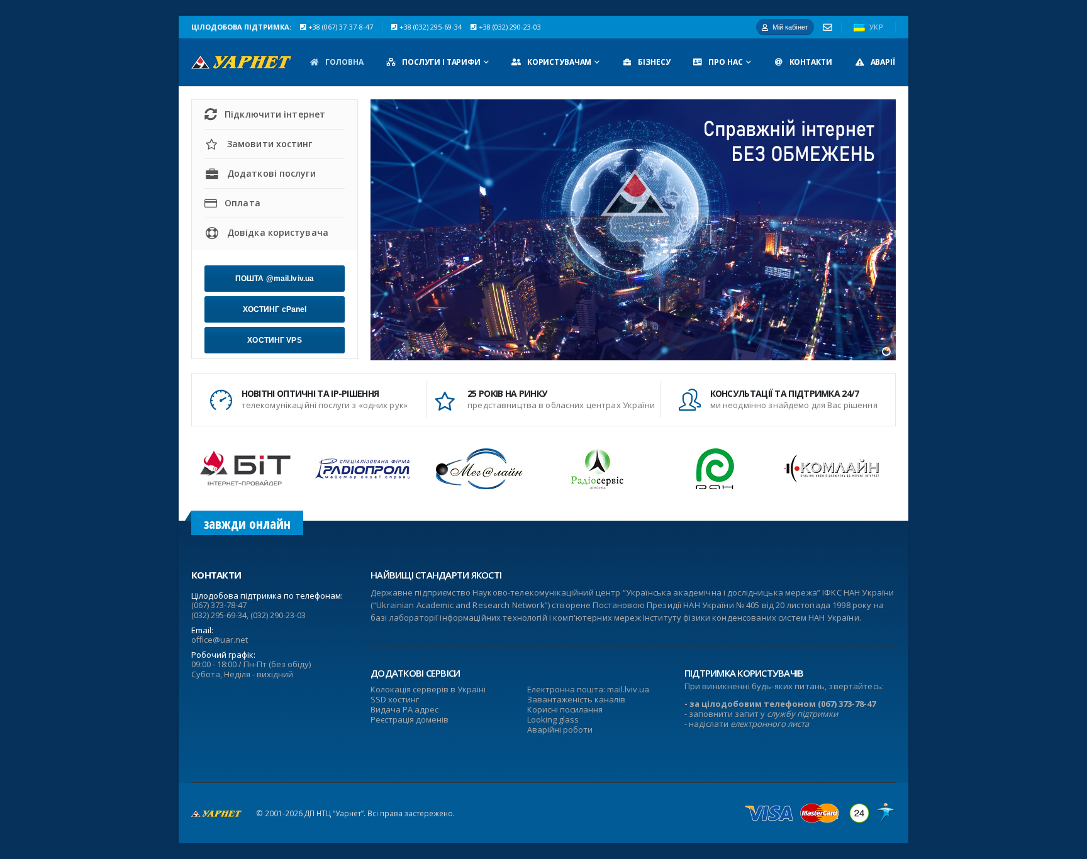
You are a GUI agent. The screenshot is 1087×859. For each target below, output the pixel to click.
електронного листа (769, 723)
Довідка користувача (277, 232)
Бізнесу (654, 62)
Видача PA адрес (404, 709)
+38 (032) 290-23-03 (510, 26)
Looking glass (553, 719)
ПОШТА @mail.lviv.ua (274, 278)
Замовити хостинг (270, 144)
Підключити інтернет (275, 114)
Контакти (810, 62)
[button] (875, 351)
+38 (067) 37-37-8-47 (340, 26)
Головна (344, 62)
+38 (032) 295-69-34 (430, 26)
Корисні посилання (565, 709)
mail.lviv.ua (628, 689)
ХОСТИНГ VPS (274, 340)
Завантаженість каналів (576, 699)
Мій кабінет (790, 27)
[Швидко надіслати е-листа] (827, 27)
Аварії (883, 62)
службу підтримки (802, 713)
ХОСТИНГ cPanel (275, 309)
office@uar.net (219, 639)
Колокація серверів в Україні (428, 689)
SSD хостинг (395, 699)
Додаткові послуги (271, 173)
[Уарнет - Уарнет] (241, 62)
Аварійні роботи (560, 729)
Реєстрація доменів (410, 719)
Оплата (242, 203)
